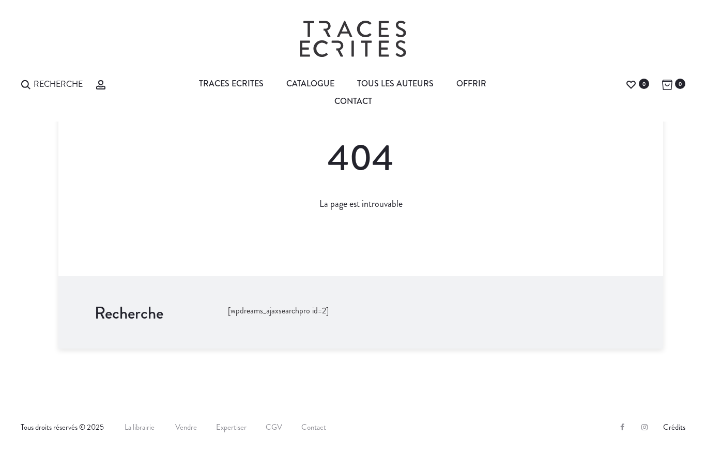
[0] (631, 83)
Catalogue (310, 83)
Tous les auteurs (395, 83)
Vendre (186, 427)
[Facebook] (622, 427)
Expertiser (231, 427)
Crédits (674, 427)
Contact (353, 101)
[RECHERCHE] (26, 83)
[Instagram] (644, 427)
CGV (274, 427)
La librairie (140, 427)
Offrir (471, 83)
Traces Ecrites (231, 83)
